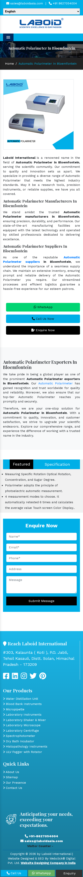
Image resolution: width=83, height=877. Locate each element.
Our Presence (15, 782)
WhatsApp (44, 307)
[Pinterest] (42, 677)
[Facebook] (6, 677)
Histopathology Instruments (26, 746)
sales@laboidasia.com (26, 3)
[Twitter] (15, 677)
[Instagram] (24, 677)
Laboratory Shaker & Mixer (25, 720)
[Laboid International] (41, 22)
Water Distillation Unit (21, 699)
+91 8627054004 (64, 3)
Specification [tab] (57, 464)
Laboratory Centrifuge (22, 730)
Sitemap (11, 777)
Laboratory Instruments (23, 714)
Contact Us (13, 788)
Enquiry (69, 873)
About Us (12, 772)
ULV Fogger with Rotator (23, 752)
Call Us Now (44, 319)
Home (9, 63)
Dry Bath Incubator (19, 741)
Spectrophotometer (20, 736)
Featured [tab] (21, 464)
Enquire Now (45, 330)
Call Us (15, 873)
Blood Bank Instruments (23, 704)
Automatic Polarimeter (55, 383)
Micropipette (14, 709)
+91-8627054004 (43, 836)
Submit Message (41, 601)
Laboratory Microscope (22, 725)
